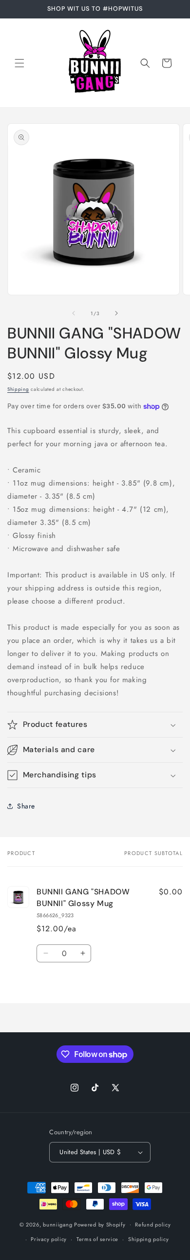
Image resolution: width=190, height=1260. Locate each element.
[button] (19, 63)
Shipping (18, 389)
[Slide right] (116, 313)
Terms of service (97, 1239)
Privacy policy (49, 1239)
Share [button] (26, 806)
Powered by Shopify (100, 1224)
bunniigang (57, 1224)
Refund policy (153, 1224)
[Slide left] (73, 313)
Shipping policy (148, 1239)
